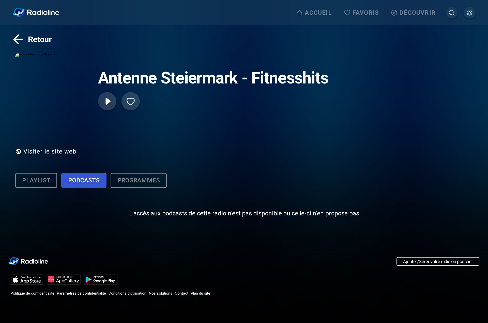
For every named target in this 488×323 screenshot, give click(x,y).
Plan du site (200, 293)
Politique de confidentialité (32, 293)
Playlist (36, 180)
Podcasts (84, 180)
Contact (181, 293)
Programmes (138, 180)
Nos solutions (160, 293)
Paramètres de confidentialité (81, 293)
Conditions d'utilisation (127, 293)
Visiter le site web (50, 151)
